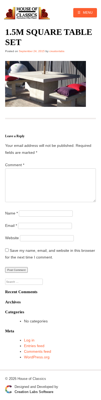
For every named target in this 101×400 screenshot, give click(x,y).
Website (12, 238)
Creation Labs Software (34, 392)
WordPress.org (37, 357)
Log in (29, 340)
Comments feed (37, 351)
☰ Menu (85, 12)
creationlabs (56, 51)
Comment (14, 165)
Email (11, 225)
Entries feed (34, 346)
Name (11, 213)
